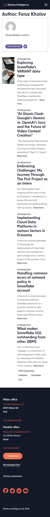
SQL (20, 379)
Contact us (12, 456)
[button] (46, 4)
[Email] (25, 46)
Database (22, 375)
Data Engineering (26, 371)
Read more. (22, 156)
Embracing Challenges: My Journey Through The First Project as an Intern (32, 175)
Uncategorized (24, 59)
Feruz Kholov (12, 35)
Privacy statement (12, 476)
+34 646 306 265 (11, 448)
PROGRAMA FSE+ (12, 465)
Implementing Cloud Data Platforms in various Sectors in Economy (31, 226)
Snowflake (36, 375)
